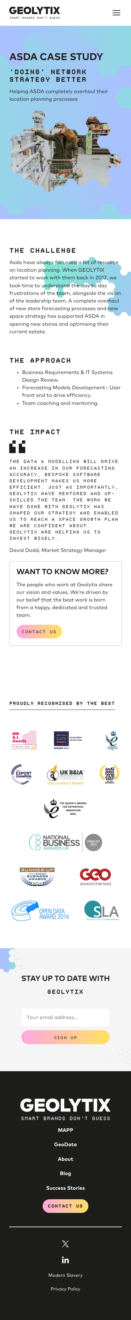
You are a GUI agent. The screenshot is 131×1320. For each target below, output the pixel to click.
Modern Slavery (65, 1275)
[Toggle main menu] (116, 13)
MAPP (65, 1130)
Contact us (39, 631)
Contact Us (65, 1205)
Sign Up (65, 1037)
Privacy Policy (65, 1289)
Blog (65, 1173)
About (65, 1159)
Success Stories (65, 1188)
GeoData (65, 1144)
